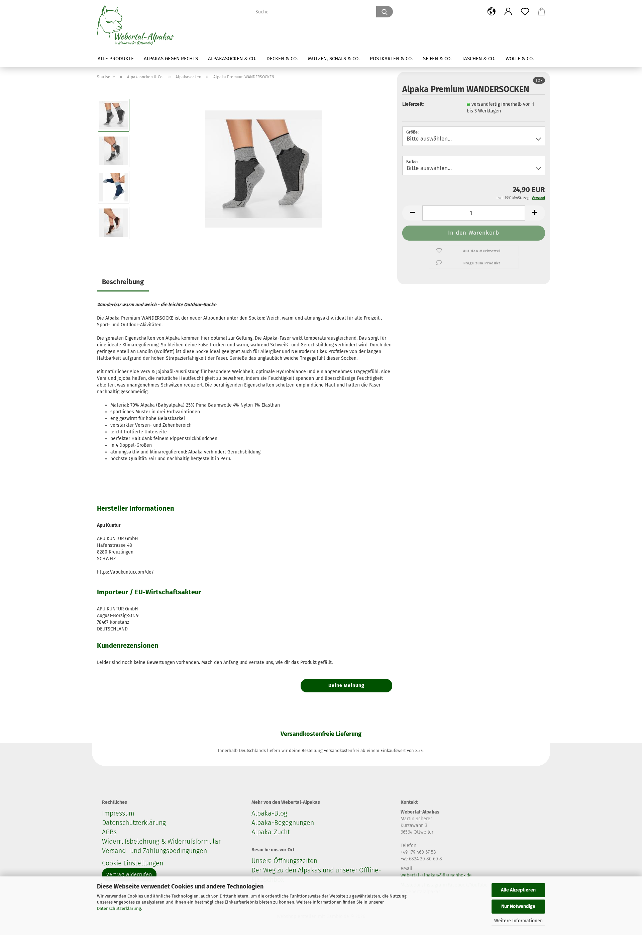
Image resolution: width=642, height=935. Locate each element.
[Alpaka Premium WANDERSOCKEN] (263, 169)
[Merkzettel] (525, 11)
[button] (491, 11)
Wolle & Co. (520, 59)
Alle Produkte (116, 59)
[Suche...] (384, 11)
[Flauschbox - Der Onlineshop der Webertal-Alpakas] (138, 25)
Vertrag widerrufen (129, 874)
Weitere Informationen (518, 921)
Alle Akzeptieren (518, 890)
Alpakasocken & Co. (232, 59)
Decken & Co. (282, 59)
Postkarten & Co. (391, 59)
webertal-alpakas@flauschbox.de (436, 875)
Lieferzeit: (413, 104)
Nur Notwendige (518, 906)
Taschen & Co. (479, 59)
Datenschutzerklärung (119, 908)
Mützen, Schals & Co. (334, 59)
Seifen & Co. (437, 59)
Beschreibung (123, 282)
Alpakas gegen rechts (171, 59)
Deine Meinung (346, 685)
